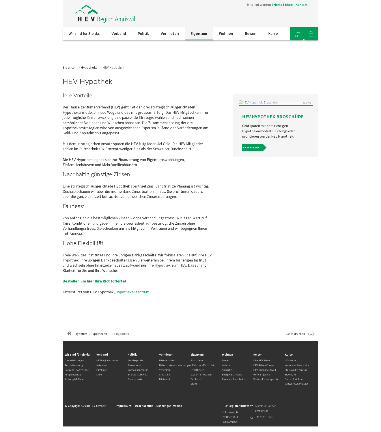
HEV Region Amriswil (107, 360)
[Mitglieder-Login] (311, 33)
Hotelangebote (261, 374)
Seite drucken (295, 334)
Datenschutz (144, 406)
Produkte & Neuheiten (234, 379)
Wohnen (226, 33)
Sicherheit (227, 369)
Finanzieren (197, 360)
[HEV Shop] (297, 33)
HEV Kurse (290, 360)
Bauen (226, 360)
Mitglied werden (259, 4)
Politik (143, 33)
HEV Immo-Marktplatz (202, 365)
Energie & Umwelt (138, 374)
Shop (289, 4)
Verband (119, 33)
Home (278, 4)
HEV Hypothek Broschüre (273, 117)
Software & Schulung (296, 383)
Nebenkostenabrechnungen (175, 365)
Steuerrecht (134, 365)
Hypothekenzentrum (132, 291)
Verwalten (165, 369)
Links (99, 374)
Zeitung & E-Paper (74, 379)
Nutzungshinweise (169, 406)
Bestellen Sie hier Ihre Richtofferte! (95, 281)
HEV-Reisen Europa (263, 365)
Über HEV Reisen (262, 360)
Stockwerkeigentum (296, 369)
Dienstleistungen (74, 360)
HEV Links (101, 369)
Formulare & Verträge (77, 369)
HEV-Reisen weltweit (264, 369)
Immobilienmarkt (138, 369)
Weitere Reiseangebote (265, 379)
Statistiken (165, 374)
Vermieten (170, 33)
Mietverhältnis (167, 360)
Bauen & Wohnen (294, 379)
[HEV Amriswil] (122, 13)
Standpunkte (135, 379)
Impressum (123, 406)
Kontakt (301, 4)
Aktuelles (101, 365)
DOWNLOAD (251, 147)
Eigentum (199, 33)
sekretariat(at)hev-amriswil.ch (266, 408)
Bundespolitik (135, 360)
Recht (193, 383)
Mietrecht (164, 379)
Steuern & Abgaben (201, 374)
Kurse (273, 33)
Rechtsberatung (74, 365)
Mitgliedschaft (73, 374)
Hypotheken (90, 67)
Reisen (250, 33)
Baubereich (197, 379)
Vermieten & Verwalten (297, 365)
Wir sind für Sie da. (84, 33)
